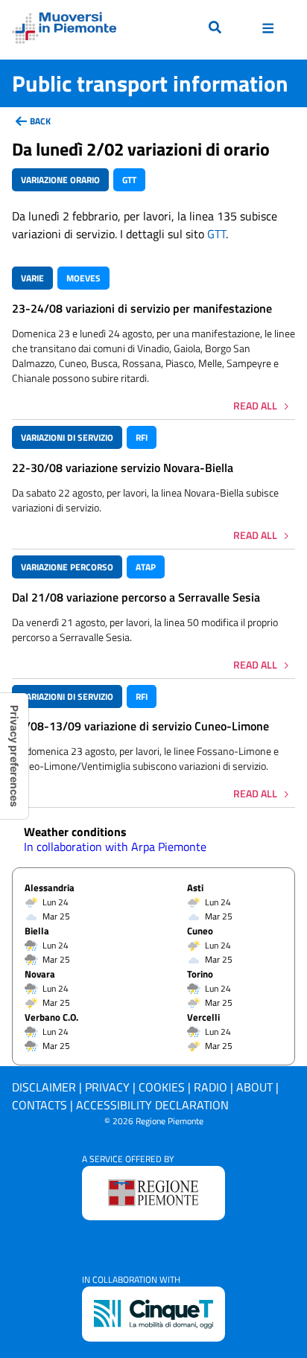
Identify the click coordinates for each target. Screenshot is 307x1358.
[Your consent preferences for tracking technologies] (14, 756)
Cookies (162, 1087)
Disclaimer (44, 1087)
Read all (255, 405)
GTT (216, 234)
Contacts (39, 1105)
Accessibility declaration (152, 1105)
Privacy (107, 1087)
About (254, 1087)
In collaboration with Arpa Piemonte (115, 846)
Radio (210, 1087)
